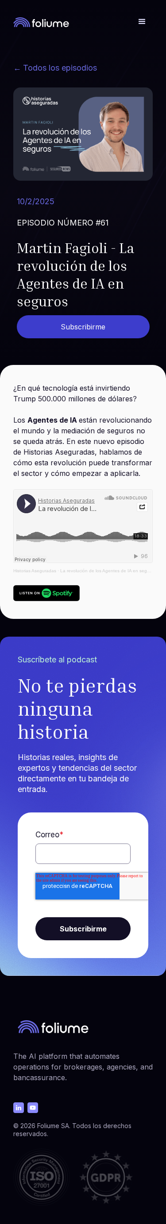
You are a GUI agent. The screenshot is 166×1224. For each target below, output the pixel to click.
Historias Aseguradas (34, 570)
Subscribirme (83, 326)
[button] (142, 21)
